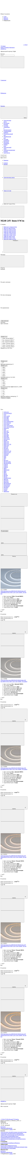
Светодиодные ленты (6, 1132)
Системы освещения (6, 140)
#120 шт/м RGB (8, 413)
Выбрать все (4, 336)
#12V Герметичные (8, 421)
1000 (4, 382)
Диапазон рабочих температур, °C (9, 396)
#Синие (6, 488)
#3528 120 (6, 449)
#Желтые (6, 479)
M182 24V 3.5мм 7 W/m (10, 235)
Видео (7, 1145)
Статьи (8, 1147)
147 (3, 395)
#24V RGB (6, 437)
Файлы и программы (10, 1148)
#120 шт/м (6, 412)
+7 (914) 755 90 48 (5, 1119)
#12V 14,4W (7, 416)
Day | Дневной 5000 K (8, 340)
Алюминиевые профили (7, 132)
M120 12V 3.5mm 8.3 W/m (10, 227)
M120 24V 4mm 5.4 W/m (10, 239)
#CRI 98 (6, 467)
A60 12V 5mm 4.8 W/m (9, 228)
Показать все (14, 494)
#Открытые (6, 486)
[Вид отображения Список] (12, 524)
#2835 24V (6, 445)
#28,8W (5, 440)
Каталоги (3, 1145)
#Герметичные (7, 478)
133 (3, 391)
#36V (5, 456)
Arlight (11, 1129)
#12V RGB (6, 420)
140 (3, 393)
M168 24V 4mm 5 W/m (9, 237)
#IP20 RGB (6, 470)
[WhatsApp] (12, 44)
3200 (4, 369)
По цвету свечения (5, 282)
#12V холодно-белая (9, 426)
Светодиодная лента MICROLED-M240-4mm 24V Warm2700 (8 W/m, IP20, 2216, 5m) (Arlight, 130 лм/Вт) (13, 1035)
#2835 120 (6, 441)
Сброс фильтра (4, 320)
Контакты (12, 47)
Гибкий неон (5, 145)
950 (3, 380)
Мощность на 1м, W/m (6, 348)
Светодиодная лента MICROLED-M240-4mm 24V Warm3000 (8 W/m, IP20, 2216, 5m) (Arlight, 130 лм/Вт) (13, 946)
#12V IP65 (6, 417)
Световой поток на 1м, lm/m (8, 377)
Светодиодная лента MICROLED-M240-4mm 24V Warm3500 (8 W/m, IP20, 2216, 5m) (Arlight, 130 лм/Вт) (13, 857)
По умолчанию (4, 531)
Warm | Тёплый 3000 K (8, 345)
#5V (5, 459)
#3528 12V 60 (7, 452)
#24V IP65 (6, 435)
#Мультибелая (7, 483)
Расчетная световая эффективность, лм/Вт (11, 386)
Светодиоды (7, 152)
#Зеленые (6, 480)
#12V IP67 (6, 418)
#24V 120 (6, 430)
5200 (4, 374)
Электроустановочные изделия (11, 1139)
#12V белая (6, 424)
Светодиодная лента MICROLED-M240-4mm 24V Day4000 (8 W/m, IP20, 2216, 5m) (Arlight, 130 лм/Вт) (14, 768)
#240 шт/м (6, 428)
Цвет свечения (4, 323)
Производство (7, 1143)
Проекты (6, 19)
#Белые (5, 476)
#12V (5, 414)
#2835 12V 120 (7, 444)
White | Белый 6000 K (8, 338)
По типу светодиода (6, 295)
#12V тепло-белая (8, 425)
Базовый (3, 269)
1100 (4, 385)
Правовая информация (6, 1128)
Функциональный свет (11, 1134)
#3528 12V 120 (7, 451)
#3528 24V (6, 453)
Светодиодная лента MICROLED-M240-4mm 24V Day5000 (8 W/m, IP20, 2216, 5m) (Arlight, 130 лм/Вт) (14, 681)
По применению (5, 307)
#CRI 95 (6, 466)
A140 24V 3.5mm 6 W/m (10, 233)
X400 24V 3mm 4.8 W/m (10, 232)
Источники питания (6, 124)
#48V (5, 457)
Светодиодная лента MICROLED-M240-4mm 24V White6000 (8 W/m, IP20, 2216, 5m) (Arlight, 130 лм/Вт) (13, 592)
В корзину (19, 632)
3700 (4, 370)
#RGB (5, 474)
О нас (5, 16)
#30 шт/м (6, 448)
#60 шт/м (6, 460)
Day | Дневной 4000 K (8, 341)
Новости (6, 17)
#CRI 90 (6, 464)
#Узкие (5, 490)
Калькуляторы (20, 1147)
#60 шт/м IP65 (7, 461)
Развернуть (15, 240)
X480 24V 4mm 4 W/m (9, 236)
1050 (4, 383)
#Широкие (6, 491)
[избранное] (12, 652)
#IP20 (5, 468)
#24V (5, 429)
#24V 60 (6, 433)
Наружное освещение (6, 142)
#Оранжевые (7, 484)
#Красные (6, 482)
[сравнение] (12, 640)
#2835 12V (6, 443)
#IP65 (5, 471)
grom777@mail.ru (14, 1119)
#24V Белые (7, 439)
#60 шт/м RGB (7, 463)
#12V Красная (7, 422)
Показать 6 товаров (5, 397)
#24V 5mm (6, 432)
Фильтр (14, 556)
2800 (4, 367)
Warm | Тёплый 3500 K (8, 343)
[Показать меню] (15, 171)
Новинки (6, 160)
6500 (4, 375)
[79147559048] (12, 1118)
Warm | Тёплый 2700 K (8, 346)
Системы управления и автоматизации (14, 1133)
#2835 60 (6, 447)
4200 (4, 372)
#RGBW (6, 475)
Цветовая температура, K (7, 364)
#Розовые (6, 487)
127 (3, 390)
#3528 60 (6, 455)
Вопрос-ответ (13, 1147)
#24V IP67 (6, 436)
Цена (2, 542)
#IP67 (5, 472)
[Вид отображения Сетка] (12, 512)
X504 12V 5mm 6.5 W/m (10, 229)
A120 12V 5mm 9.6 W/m (10, 231)
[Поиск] (12, 62)
